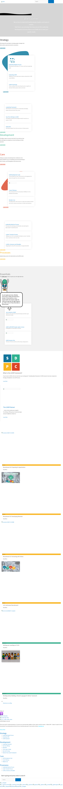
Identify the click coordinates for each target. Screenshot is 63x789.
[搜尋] (18, 779)
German (31, 784)
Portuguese (56, 784)
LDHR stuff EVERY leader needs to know (15, 327)
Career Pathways (13, 190)
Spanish (8, 786)
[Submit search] (51, 1)
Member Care (12, 200)
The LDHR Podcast (9, 407)
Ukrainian (13, 786)
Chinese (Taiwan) (16, 784)
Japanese (36, 784)
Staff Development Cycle (14, 175)
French (24, 784)
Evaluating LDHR (13, 75)
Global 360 (8, 126)
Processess (4, 765)
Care (2, 756)
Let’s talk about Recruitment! (10, 605)
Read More (5, 469)
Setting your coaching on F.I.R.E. (11, 645)
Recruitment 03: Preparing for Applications (14, 467)
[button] (56, 2)
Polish (49, 784)
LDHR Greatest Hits (10, 340)
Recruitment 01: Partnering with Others (13, 556)
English (5, 782)
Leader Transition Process (12, 234)
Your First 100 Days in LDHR (12, 117)
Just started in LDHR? (11, 312)
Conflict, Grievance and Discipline (13, 244)
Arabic (18, 786)
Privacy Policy (2, 729)
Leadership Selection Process (12, 224)
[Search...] (8, 779)
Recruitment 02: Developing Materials (13, 516)
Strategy (3, 733)
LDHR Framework (13, 84)
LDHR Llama (4, 276)
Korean (43, 784)
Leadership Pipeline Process (15, 64)
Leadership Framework (11, 107)
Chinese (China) (7, 784)
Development (5, 742)
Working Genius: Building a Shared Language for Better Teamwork (20, 696)
